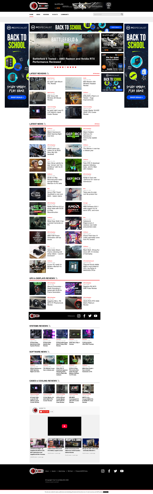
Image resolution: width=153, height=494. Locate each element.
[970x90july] (76, 29)
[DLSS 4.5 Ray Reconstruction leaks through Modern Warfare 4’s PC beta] (75, 361)
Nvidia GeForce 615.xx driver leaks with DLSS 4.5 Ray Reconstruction (55, 211)
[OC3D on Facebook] (84, 317)
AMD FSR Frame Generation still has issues (54, 239)
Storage (85, 205)
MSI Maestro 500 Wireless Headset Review (89, 85)
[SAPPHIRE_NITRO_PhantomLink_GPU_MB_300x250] (112, 44)
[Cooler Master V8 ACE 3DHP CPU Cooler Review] (49, 390)
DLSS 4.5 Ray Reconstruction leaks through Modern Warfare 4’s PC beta (54, 182)
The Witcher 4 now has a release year (91, 151)
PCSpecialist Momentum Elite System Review (35, 346)
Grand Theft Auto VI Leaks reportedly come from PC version (91, 239)
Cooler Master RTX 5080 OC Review (54, 59)
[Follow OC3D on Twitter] (90, 318)
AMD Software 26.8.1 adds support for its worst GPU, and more (91, 210)
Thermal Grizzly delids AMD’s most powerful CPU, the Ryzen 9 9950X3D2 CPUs (91, 269)
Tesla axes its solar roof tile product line (90, 195)
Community (65, 16)
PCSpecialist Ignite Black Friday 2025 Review (62, 346)
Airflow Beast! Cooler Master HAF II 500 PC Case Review (60, 401)
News (38, 16)
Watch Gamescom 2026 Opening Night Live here (54, 136)
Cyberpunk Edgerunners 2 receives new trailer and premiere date (90, 226)
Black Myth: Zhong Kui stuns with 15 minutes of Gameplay (91, 254)
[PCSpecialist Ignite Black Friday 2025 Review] (62, 335)
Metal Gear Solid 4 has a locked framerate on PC (55, 225)
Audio (84, 80)
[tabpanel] (64, 51)
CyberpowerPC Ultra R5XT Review (88, 345)
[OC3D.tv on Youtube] (95, 317)
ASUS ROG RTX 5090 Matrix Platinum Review (91, 305)
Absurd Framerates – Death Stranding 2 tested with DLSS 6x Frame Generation (54, 291)
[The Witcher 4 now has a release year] (49, 361)
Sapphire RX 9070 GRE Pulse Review (90, 289)
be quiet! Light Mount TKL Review (54, 84)
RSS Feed (48, 75)
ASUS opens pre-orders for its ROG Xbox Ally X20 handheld (54, 153)
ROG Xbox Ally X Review (74, 345)
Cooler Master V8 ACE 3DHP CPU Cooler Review (91, 114)
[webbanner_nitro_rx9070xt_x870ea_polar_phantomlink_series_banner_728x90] (88, 6)
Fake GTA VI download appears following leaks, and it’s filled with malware (91, 168)
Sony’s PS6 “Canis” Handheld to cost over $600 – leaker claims (55, 196)
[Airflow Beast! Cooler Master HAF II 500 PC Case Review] (62, 390)
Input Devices (51, 80)
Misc (48, 161)
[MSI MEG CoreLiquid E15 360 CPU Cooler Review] (75, 390)
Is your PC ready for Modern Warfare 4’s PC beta (54, 268)
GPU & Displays (87, 130)
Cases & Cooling (51, 109)
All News (97, 126)
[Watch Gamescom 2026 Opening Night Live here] (36, 361)
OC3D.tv (55, 16)
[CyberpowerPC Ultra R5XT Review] (88, 335)
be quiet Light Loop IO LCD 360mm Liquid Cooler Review (55, 114)
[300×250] (112, 84)
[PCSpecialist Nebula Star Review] (49, 335)
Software (85, 94)
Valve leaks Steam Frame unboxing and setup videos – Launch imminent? (55, 255)
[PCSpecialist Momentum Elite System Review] (36, 335)
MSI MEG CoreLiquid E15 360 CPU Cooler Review (74, 401)
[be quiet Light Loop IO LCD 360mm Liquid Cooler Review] (36, 390)
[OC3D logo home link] (38, 7)
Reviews (46, 16)
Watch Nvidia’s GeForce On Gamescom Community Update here (90, 138)
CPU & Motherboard (88, 263)
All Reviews (96, 75)
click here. (106, 492)
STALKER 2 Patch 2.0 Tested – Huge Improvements (91, 100)
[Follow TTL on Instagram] (78, 317)
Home (31, 16)
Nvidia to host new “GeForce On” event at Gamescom (91, 181)
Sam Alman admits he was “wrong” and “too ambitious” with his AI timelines (55, 168)
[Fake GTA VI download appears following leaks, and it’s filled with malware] (62, 361)
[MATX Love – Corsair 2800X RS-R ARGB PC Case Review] (88, 390)
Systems (32, 341)
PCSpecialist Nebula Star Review (47, 346)
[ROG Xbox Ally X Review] (75, 335)
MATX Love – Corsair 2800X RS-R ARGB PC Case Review (87, 401)
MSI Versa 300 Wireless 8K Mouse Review (54, 100)
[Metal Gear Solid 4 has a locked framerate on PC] (88, 361)
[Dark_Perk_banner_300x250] (112, 64)
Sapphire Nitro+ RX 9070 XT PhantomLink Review (55, 305)
